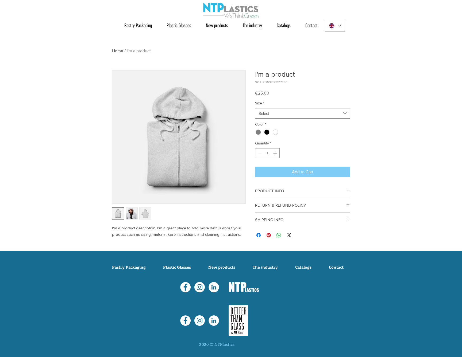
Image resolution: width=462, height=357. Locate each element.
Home (117, 51)
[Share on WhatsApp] (279, 235)
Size (259, 103)
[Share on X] (289, 235)
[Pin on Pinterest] (268, 235)
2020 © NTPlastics (216, 345)
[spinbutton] (267, 153)
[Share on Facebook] (258, 235)
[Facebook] (185, 287)
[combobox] (302, 113)
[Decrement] (259, 153)
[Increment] (275, 153)
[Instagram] (199, 287)
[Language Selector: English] (335, 26)
